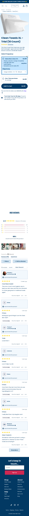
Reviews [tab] (5, 257)
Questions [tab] (14, 257)
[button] (7, 44)
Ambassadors (21, 489)
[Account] (24, 6)
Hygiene (6, 484)
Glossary (6, 498)
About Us (19, 484)
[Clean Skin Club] (15, 6)
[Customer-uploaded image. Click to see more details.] (9, 246)
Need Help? (7, 496)
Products (8, 9)
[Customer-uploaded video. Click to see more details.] (3, 246)
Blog (18, 496)
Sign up (14, 472)
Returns (21, 510)
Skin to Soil (20, 494)
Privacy (17, 510)
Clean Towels (7, 482)
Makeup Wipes (7, 489)
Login (5, 494)
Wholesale (20, 486)
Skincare (6, 486)
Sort (11, 267)
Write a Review (22, 261)
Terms (7, 510)
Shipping (12, 510)
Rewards (19, 491)
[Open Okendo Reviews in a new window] (7, 254)
